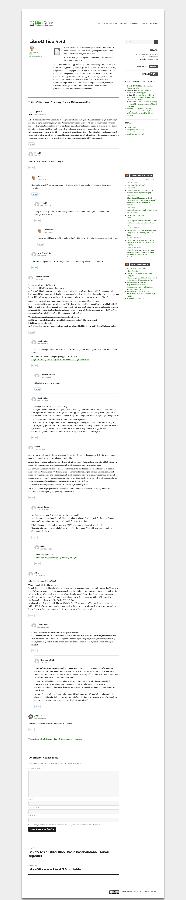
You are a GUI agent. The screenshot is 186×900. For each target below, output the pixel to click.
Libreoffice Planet (141, 175)
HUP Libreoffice (140, 264)
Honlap (31, 816)
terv (154, 74)
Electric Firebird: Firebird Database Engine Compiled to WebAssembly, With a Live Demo (141, 233)
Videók (144, 23)
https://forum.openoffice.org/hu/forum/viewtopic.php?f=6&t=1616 (60, 359)
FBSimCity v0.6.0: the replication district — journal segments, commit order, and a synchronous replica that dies (142, 252)
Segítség (154, 23)
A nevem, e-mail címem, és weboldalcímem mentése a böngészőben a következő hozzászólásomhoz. (65, 825)
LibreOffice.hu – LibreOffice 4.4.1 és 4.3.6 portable (61, 739)
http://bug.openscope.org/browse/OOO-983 (58, 558)
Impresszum (150, 892)
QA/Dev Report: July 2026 (135, 215)
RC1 (74, 61)
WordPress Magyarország (136, 134)
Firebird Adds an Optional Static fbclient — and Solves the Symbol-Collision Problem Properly (141, 242)
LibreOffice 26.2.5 (133, 271)
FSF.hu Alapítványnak (150, 57)
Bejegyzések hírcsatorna (135, 130)
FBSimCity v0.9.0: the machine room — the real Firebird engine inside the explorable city (142, 223)
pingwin (38, 715)
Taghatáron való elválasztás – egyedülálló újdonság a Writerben (141, 113)
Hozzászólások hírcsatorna (136, 132)
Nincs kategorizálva (35, 56)
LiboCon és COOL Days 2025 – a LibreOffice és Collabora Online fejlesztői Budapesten (140, 97)
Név (30, 799)
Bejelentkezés (131, 127)
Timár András (33, 52)
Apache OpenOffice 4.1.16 (135, 298)
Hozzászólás (35, 769)
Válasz (31, 144)
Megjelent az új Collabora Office (138, 291)
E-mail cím (33, 807)
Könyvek (134, 23)
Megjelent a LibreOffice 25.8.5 (137, 282)
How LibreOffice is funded (136, 185)
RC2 (80, 61)
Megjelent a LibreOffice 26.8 (136, 269)
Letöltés (123, 23)
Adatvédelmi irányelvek (132, 892)
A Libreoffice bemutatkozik (105, 23)
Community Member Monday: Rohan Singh (142, 210)
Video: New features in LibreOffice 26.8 (140, 180)
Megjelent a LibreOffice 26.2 (136, 285)
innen (153, 67)
